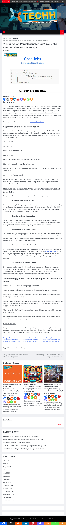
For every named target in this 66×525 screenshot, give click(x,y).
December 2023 (8, 492)
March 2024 (7, 482)
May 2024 (6, 476)
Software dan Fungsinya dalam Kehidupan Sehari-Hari (21, 436)
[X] (7, 99)
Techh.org (23, 519)
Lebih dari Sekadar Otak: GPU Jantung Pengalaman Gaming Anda (24, 446)
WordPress (52, 519)
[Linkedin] (14, 99)
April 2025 (6, 464)
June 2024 (6, 473)
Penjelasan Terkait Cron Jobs (17, 348)
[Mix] (24, 99)
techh (7, 51)
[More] (31, 99)
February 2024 (8, 485)
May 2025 (6, 461)
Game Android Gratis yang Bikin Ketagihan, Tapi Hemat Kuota (23, 449)
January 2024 (7, 488)
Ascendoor (38, 519)
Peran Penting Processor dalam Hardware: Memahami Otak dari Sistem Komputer (51, 339)
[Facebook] (4, 99)
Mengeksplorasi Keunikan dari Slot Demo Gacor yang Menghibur (32, 386)
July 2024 (6, 470)
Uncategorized (7, 346)
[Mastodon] (21, 99)
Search (59, 424)
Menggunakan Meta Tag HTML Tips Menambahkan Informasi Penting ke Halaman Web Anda (12, 388)
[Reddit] (11, 99)
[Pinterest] (18, 99)
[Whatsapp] (28, 99)
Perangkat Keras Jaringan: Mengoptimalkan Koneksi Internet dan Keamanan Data (11, 339)
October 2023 (7, 498)
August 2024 (7, 467)
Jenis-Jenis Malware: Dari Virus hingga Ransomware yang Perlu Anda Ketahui (30, 339)
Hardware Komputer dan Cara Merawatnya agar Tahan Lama (17, 1)
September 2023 (8, 501)
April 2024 (6, 479)
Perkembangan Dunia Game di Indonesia (45, 1)
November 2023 (8, 495)
